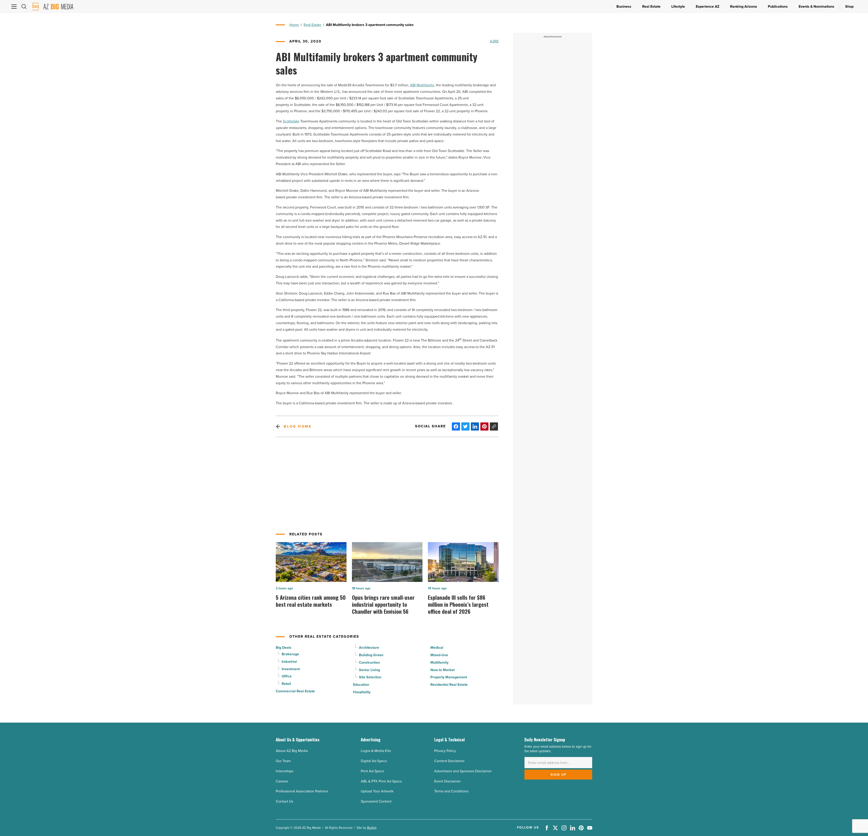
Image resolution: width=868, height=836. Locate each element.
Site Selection (370, 677)
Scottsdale (291, 121)
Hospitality (361, 692)
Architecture (369, 647)
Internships (284, 771)
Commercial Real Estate (295, 691)
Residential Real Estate (449, 684)
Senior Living (369, 669)
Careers (282, 781)
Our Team (283, 760)
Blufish (372, 827)
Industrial (289, 661)
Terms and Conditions (451, 791)
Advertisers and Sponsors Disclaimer (463, 771)
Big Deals (283, 647)
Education (361, 684)
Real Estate (312, 24)
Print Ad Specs (372, 771)
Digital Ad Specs (374, 760)
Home (294, 24)
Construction (369, 662)
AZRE (494, 41)
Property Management (448, 677)
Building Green (371, 655)
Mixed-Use (439, 655)
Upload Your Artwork (377, 791)
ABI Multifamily (422, 85)
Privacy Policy (445, 750)
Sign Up (558, 774)
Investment (291, 669)
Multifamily (439, 662)
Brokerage (290, 654)
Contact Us (284, 801)
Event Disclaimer (447, 781)
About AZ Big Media (292, 750)
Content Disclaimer (449, 760)
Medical (436, 647)
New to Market (442, 669)
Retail (286, 683)
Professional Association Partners (302, 791)
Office (287, 676)
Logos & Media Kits (376, 750)
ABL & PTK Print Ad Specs (381, 781)
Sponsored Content (376, 801)
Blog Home (297, 426)
